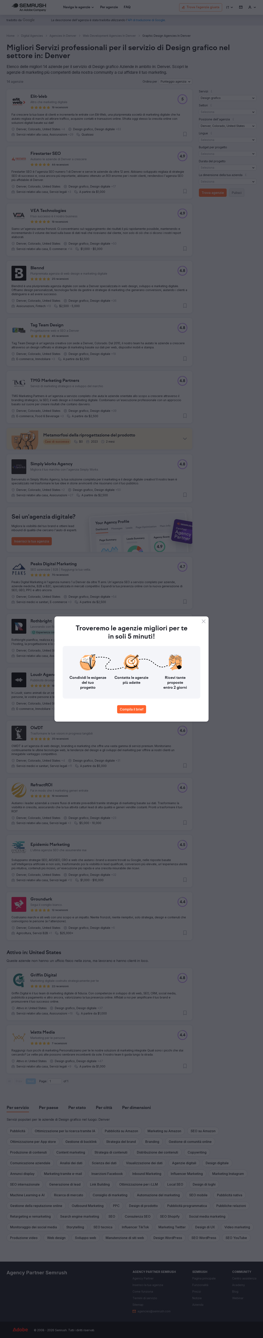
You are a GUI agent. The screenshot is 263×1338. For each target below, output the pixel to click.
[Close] (204, 621)
